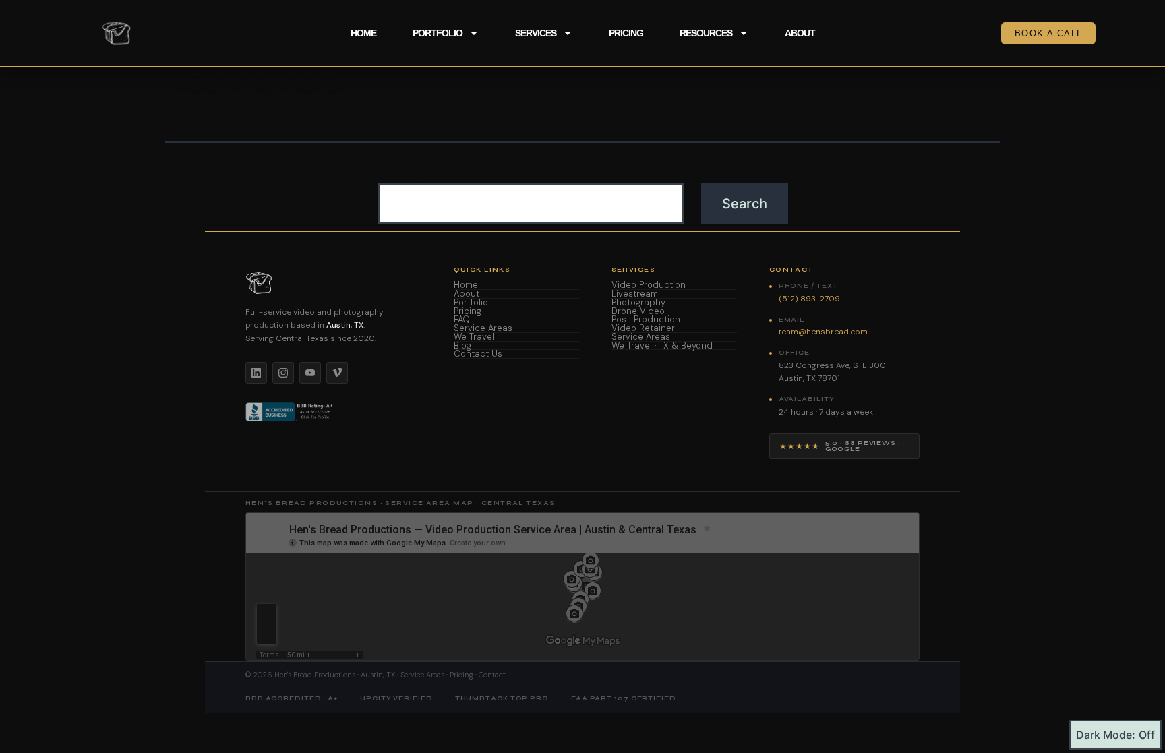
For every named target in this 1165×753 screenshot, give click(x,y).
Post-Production (645, 319)
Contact (492, 675)
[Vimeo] (337, 373)
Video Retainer (643, 328)
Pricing (626, 33)
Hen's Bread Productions (314, 675)
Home (363, 33)
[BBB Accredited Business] (290, 411)
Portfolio (437, 33)
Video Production (648, 285)
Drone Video (638, 311)
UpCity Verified (396, 699)
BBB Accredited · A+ (291, 699)
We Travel (474, 337)
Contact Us (478, 354)
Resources (706, 33)
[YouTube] (310, 373)
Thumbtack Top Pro (502, 699)
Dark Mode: (1105, 735)
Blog (462, 346)
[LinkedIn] (256, 373)
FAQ (462, 319)
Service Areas (483, 328)
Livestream (634, 294)
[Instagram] (283, 373)
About (800, 33)
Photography (638, 303)
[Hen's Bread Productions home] (333, 283)
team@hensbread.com (823, 331)
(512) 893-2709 (809, 298)
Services (535, 33)
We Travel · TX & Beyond (662, 346)
